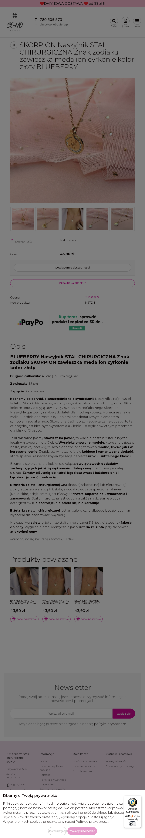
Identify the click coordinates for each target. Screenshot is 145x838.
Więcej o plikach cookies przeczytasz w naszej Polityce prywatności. (56, 821)
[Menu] (139, 798)
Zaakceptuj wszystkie (82, 831)
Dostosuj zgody (57, 831)
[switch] (132, 823)
